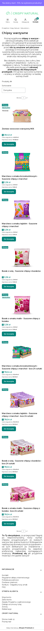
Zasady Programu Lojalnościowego (16, 602)
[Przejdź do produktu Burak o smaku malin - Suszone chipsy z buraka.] (22, 304)
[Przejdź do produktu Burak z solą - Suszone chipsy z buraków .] (22, 257)
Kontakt (5, 575)
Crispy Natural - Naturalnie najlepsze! (16, 28)
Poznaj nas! (6, 622)
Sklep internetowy (19, 628)
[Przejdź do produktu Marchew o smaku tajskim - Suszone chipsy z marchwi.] (22, 209)
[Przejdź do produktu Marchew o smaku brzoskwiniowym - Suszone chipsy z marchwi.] (22, 162)
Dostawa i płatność (9, 582)
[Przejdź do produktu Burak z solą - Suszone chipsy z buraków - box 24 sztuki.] (22, 447)
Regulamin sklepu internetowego (15, 578)
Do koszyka (9, 144)
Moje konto (6, 597)
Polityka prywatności (10, 580)
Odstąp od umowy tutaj (11, 604)
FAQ (4, 587)
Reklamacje (6, 609)
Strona (19, 98)
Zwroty (5, 607)
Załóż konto (7, 600)
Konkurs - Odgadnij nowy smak (14, 585)
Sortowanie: (6, 86)
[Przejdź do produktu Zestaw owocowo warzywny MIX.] (22, 115)
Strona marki (7, 619)
